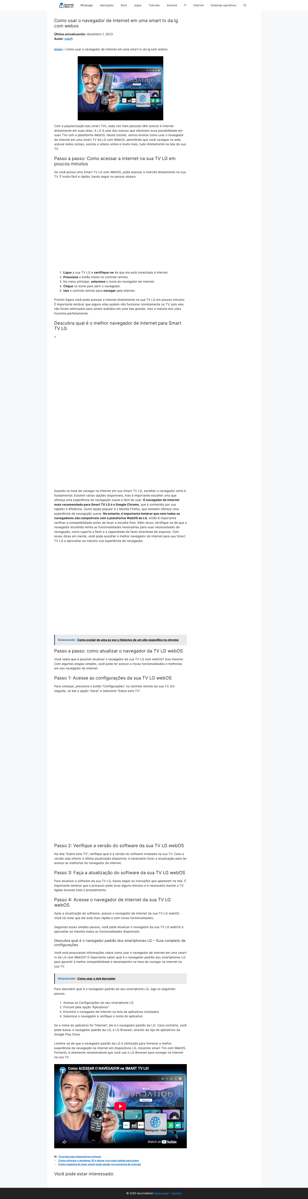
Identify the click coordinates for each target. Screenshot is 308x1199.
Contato (176, 1193)
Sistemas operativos (223, 5)
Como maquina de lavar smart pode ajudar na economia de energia (99, 1164)
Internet (199, 5)
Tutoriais (154, 5)
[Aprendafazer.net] (66, 5)
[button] (245, 5)
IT (185, 5)
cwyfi (69, 39)
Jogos (138, 5)
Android (172, 5)
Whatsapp (86, 5)
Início (58, 49)
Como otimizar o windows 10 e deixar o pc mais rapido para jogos (98, 1160)
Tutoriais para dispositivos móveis (79, 1156)
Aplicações (107, 5)
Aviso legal (162, 1193)
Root (124, 5)
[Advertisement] (120, 208)
